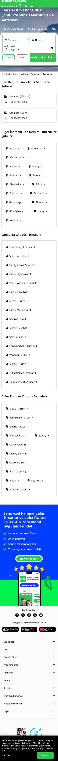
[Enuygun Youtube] (41, 615)
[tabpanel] (29, 49)
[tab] (13, 29)
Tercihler (6, 755)
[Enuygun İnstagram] (23, 615)
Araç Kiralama (11, 664)
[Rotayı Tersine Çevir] (29, 39)
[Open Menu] (31, 6)
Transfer (8, 672)
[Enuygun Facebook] (17, 615)
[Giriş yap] (25, 5)
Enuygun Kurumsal (13, 695)
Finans (7, 680)
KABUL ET (45, 755)
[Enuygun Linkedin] (35, 615)
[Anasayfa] (2, 74)
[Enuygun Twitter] (29, 615)
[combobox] (17, 41)
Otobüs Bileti (11, 74)
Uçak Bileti (9, 641)
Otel (6, 649)
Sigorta (7, 688)
